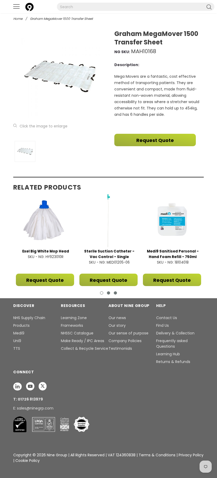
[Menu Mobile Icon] (16, 6)
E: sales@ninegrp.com (33, 408)
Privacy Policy (191, 455)
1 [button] (101, 293)
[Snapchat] (18, 386)
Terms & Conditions (157, 455)
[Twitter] (43, 386)
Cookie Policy (27, 460)
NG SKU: (122, 51)
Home (17, 18)
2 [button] (108, 293)
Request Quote (155, 140)
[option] (60, 76)
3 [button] (115, 293)
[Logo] (29, 6)
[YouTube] (31, 386)
